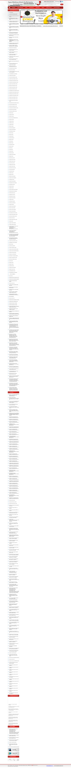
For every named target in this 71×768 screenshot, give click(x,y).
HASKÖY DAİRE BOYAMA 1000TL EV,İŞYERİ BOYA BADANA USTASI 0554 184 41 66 (13, 717)
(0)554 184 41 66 (49, 7)
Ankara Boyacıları (20, 7)
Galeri (26, 7)
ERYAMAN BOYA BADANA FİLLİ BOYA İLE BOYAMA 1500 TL (14, 700)
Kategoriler (61, 25)
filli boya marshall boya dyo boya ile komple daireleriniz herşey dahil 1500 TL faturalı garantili (13, 703)
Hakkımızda (38, 7)
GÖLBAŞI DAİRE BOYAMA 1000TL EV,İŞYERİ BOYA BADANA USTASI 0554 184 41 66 (13, 720)
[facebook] (60, 1)
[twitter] (62, 1)
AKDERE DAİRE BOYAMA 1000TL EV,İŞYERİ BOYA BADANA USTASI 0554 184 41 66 (13, 711)
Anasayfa (13, 7)
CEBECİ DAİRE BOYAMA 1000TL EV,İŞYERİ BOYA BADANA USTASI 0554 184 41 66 (13, 714)
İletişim (43, 7)
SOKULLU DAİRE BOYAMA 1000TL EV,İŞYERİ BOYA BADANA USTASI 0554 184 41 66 (13, 723)
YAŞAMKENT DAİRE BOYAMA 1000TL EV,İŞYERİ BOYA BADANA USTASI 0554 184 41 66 (14, 708)
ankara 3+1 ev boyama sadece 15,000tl (13, 698)
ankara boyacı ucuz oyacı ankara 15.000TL (13, 705)
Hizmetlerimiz (31, 7)
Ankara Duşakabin (57, 7)
